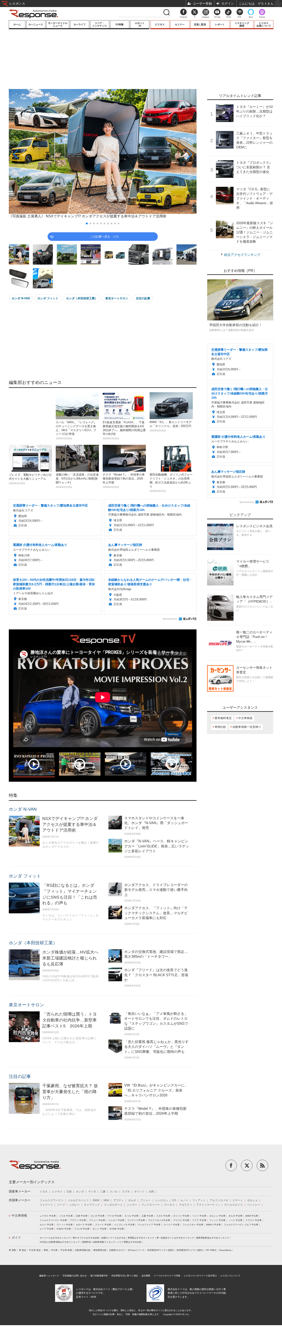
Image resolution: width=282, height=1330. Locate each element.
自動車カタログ (117, 1250)
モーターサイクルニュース (57, 24)
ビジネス (160, 24)
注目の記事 (143, 298)
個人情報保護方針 (99, 1275)
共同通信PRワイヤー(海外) (189, 1250)
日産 (69, 1191)
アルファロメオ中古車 (159, 1220)
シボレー (74, 1204)
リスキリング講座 (242, 24)
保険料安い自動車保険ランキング (98, 1242)
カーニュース (35, 24)
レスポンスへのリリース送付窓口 (200, 1275)
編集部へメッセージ (49, 1275)
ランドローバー (150, 1204)
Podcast (262, 17)
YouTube (217, 17)
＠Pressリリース (136, 1250)
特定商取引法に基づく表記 (124, 1275)
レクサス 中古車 (48, 1216)
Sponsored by (170, 619)
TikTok (228, 17)
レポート (220, 24)
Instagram (206, 17)
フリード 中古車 (103, 1224)
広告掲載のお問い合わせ (75, 1275)
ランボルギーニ (113, 1204)
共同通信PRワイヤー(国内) (160, 1250)
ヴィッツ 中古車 (65, 1224)
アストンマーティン (208, 1204)
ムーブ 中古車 (47, 1229)
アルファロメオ (219, 1200)
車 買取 (12, 1250)
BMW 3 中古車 (213, 1224)
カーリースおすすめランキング (55, 1238)
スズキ (126, 1191)
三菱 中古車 (147, 1216)
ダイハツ (139, 1191)
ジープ (61, 1204)
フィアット (199, 1200)
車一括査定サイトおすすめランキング (175, 1238)
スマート (237, 1200)
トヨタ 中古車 (66, 1216)
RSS (239, 17)
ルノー (184, 1200)
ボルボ (132, 1200)
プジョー (145, 1200)
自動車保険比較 (82, 1250)
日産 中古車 (81, 1216)
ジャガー (132, 1204)
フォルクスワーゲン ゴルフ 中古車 (241, 1224)
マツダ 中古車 (114, 1216)
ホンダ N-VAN (21, 298)
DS (174, 1200)
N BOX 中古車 (64, 1229)
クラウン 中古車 (253, 1220)
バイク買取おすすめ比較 (129, 1242)
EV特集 (120, 24)
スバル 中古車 (131, 1216)
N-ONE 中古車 (116, 1229)
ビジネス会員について (263, 24)
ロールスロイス (233, 1204)
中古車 (54, 1250)
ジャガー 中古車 (116, 1220)
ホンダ (80, 1191)
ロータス (169, 1204)
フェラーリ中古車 (136, 1220)
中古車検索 (245, 718)
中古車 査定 (35, 1250)
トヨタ (44, 1191)
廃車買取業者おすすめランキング (212, 1238)
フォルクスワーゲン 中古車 (53, 1220)
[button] (37, 154)
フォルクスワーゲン (51, 1200)
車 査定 (22, 1250)
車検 (46, 1250)
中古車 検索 (66, 1250)
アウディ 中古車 (78, 1220)
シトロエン (161, 1200)
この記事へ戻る (104, 236)
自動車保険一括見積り (246, 727)
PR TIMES (211, 1250)
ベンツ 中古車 (199, 1216)
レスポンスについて (230, 1275)
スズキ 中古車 (163, 1216)
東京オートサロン (116, 298)
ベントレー (253, 1204)
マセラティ (185, 1204)
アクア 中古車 (199, 1220)
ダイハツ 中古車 (181, 1216)
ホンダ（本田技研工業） (82, 298)
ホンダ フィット (47, 298)
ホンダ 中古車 (97, 1216)
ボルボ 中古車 (235, 1216)
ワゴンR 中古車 (81, 1229)
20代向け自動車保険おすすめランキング (60, 1242)
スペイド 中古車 (171, 1224)
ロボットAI (140, 24)
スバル (114, 1191)
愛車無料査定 (223, 718)
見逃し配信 (200, 24)
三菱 (103, 1191)
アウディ (118, 1200)
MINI (106, 1200)
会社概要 (145, 1275)
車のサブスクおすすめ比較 (86, 1238)
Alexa (251, 17)
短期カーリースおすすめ (113, 1238)
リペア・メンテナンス (99, 24)
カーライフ (80, 24)
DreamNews (225, 1250)
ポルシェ (252, 1200)
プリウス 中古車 (181, 1220)
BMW (96, 1200)
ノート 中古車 (235, 1220)
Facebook (183, 17)
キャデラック (92, 1204)
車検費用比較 (99, 1250)
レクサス (57, 1191)
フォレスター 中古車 (193, 1224)
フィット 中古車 (217, 1220)
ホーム (17, 24)
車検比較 (220, 727)
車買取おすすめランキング (141, 1238)
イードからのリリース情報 (167, 1275)
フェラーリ (46, 1204)
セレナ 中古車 (47, 1224)
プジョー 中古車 (97, 1220)
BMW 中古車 (251, 1216)
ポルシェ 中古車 (217, 1216)
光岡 (151, 1191)
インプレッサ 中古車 (124, 1224)
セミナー (180, 24)
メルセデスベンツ (78, 1200)
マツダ (92, 1191)
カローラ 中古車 (84, 1224)
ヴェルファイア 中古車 (149, 1224)
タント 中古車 (99, 1229)
